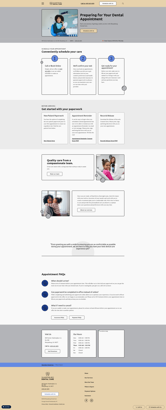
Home (86, 373)
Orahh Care (62, 404)
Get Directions (52, 351)
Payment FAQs (76, 317)
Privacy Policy (45, 404)
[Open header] (43, 3)
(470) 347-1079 (78, 40)
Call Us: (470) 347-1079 (87, 3)
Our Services (89, 378)
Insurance (88, 395)
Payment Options (90, 391)
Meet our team (54, 174)
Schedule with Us (107, 3)
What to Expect (89, 386)
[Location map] (111, 343)
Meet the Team (89, 382)
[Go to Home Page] (56, 3)
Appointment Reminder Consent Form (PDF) (82, 140)
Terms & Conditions (53, 404)
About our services (86, 210)
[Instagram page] (91, 400)
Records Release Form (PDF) (109, 141)
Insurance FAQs (59, 317)
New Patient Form (49, 141)
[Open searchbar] (123, 3)
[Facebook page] (86, 400)
